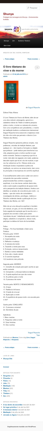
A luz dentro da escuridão (12, 404)
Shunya (8, 14)
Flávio (5, 381)
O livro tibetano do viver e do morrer (14, 68)
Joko (5, 383)
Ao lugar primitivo (10, 407)
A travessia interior (10, 409)
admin (5, 76)
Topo (38, 335)
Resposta (15, 339)
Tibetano (6, 393)
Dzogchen (7, 376)
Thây (5, 391)
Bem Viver (7, 45)
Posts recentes (34, 59)
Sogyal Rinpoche (34, 107)
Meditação (7, 386)
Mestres (15, 337)
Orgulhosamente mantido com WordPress (21, 426)
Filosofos (6, 378)
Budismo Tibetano (24, 41)
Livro (28, 337)
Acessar (6, 367)
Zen (13, 41)
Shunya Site (7, 358)
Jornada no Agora (9, 415)
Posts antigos (8, 59)
